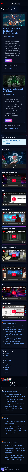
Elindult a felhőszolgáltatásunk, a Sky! (14, 432)
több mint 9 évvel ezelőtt (12, 128)
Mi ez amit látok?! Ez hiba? (13, 90)
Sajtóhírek (5, 418)
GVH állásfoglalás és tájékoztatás (13, 433)
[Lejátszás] (3, 185)
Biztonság (7, 355)
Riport (6, 371)
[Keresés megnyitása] (15, 4)
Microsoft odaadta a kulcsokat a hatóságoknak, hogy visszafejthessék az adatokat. (14, 343)
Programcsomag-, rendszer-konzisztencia (13, 31)
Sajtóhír (6, 372)
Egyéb (6, 359)
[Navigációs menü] (18, 4)
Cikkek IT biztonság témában (9, 391)
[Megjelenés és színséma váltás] (12, 4)
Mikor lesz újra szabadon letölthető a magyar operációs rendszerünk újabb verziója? (12, 166)
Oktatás (6, 369)
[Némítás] (22, 185)
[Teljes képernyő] (24, 185)
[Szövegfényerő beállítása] (2, 469)
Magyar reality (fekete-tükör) (9, 442)
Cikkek (6, 357)
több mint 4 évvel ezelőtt (12, 68)
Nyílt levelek (7, 367)
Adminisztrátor (11, 36)
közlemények (8, 365)
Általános (7, 353)
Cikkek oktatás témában (9, 323)
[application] (14, 180)
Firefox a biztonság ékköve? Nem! (13, 406)
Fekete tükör (8, 360)
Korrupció (7, 364)
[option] (14, 159)
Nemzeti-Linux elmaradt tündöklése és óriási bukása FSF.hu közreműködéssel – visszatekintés (15, 450)
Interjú (6, 362)
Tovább (8, 60)
